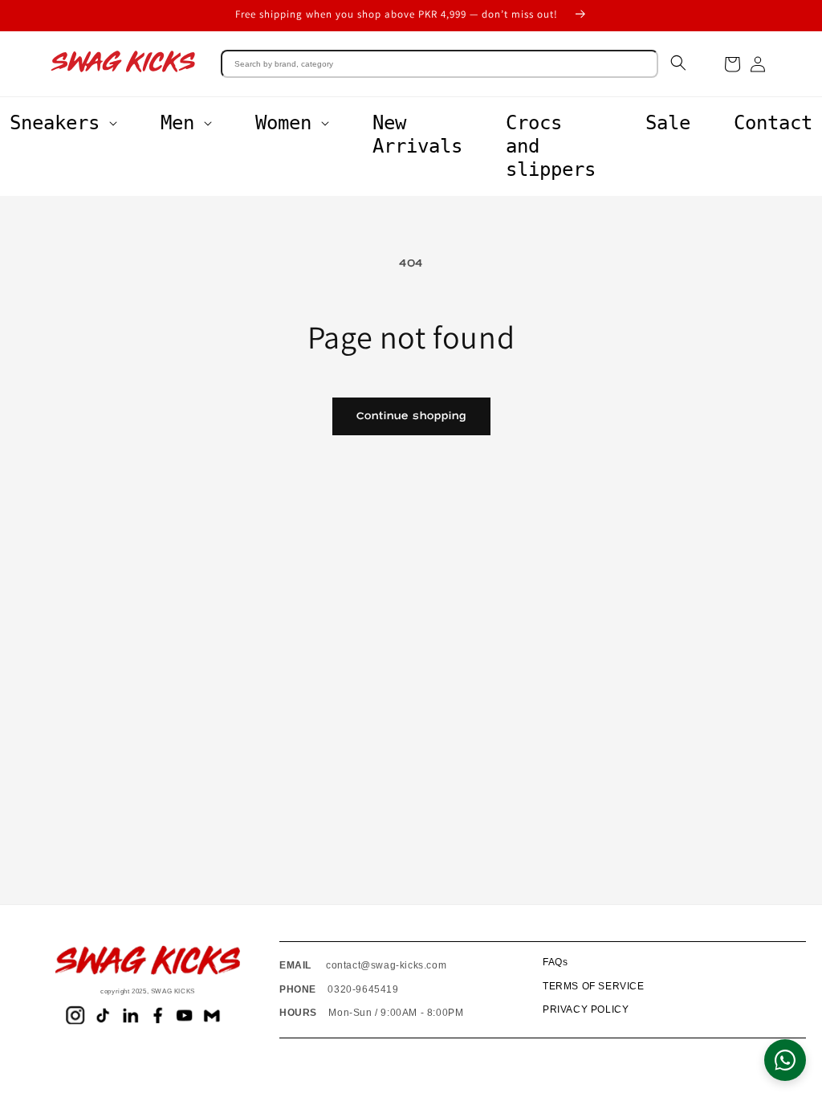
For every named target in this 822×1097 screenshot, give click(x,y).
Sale (667, 123)
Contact (773, 123)
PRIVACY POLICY (586, 1009)
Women (283, 123)
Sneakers (55, 123)
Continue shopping (411, 416)
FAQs (555, 962)
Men (177, 123)
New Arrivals (417, 134)
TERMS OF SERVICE (594, 986)
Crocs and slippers (551, 146)
